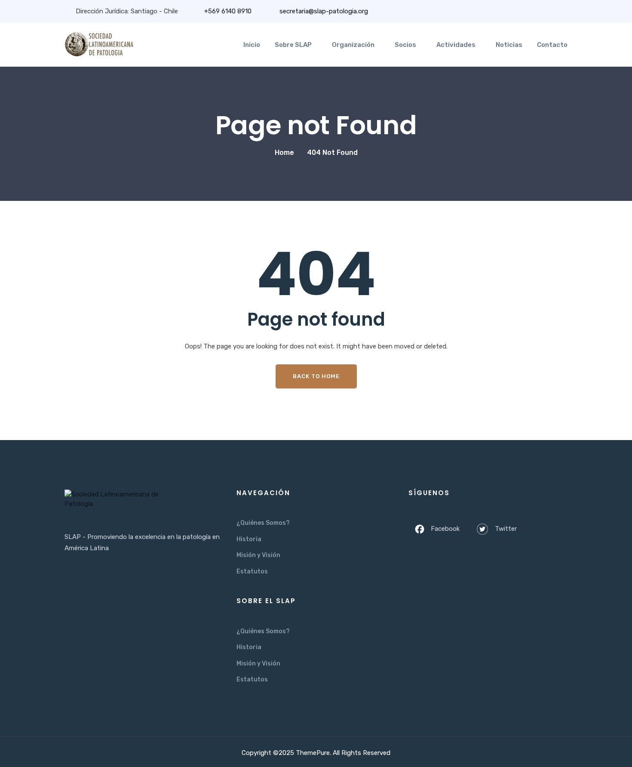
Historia (248, 539)
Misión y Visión (258, 555)
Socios (405, 45)
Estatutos (252, 571)
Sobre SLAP (293, 45)
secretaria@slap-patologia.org (323, 11)
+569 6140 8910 (228, 11)
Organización (353, 45)
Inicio (251, 45)
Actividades (456, 45)
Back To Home (316, 376)
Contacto (552, 45)
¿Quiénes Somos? (263, 523)
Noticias (509, 45)
